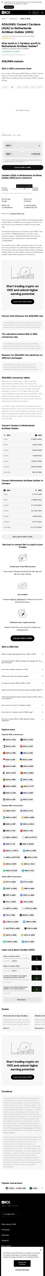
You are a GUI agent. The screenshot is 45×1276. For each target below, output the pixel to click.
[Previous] (3, 1188)
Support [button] (5, 1240)
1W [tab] (19, 87)
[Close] (40, 1250)
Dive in (6, 1028)
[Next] (42, 1188)
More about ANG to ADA (22, 537)
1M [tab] (26, 87)
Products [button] (6, 1230)
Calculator (13, 19)
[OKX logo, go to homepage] (6, 12)
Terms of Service (9, 1132)
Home (4, 19)
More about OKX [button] (9, 1224)
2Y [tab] (39, 87)
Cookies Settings (22, 1269)
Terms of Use (16, 1128)
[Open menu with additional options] (42, 12)
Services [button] (5, 1235)
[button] (29, 12)
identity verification (18, 599)
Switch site (8, 7)
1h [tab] (5, 87)
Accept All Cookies (22, 1263)
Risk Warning (28, 1128)
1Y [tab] (33, 87)
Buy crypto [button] (6, 1246)
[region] (22, 1261)
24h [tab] (12, 87)
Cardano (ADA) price (17, 213)
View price (39, 1028)
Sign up (35, 12)
